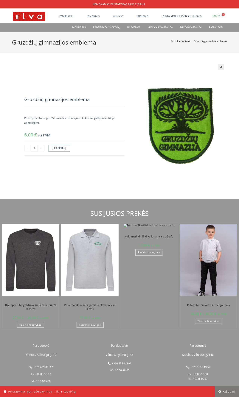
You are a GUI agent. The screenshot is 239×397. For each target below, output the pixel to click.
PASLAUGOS (215, 27)
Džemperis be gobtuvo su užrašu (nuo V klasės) (30, 307)
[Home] (172, 41)
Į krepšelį (59, 148)
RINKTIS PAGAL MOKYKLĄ (106, 27)
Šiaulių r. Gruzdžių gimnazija (30, 300)
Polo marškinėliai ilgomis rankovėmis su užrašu (90, 307)
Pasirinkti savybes (30, 324)
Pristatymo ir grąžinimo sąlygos (182, 16)
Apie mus (118, 16)
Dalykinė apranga (191, 27)
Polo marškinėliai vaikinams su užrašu (149, 236)
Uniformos (133, 27)
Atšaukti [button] (229, 391)
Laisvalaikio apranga (160, 27)
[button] (221, 67)
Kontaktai (143, 16)
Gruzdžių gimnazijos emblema (210, 41)
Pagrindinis (66, 16)
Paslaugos (93, 16)
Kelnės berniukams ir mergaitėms (208, 305)
